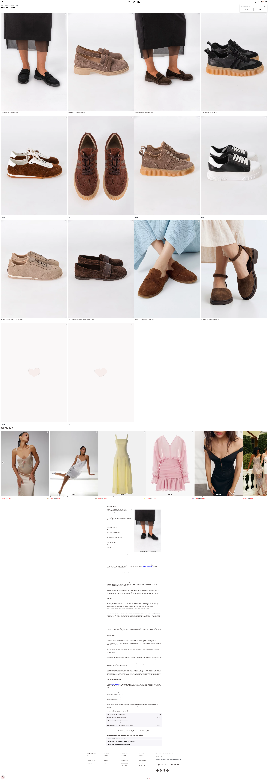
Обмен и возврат (125, 763)
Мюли (134, 730)
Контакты (89, 763)
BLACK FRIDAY (142, 765)
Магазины (106, 760)
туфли (129, 509)
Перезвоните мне (91, 760)
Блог (105, 763)
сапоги (108, 524)
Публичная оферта (137, 778)
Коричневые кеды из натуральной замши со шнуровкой (120, 725)
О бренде (106, 755)
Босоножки (141, 730)
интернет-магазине (115, 684)
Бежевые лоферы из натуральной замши (116, 717)
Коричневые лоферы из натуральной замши (117, 720)
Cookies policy (145, 778)
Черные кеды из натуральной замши (115, 722)
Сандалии (120, 730)
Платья (140, 758)
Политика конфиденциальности (125, 778)
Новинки (141, 755)
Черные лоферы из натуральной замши (116, 714)
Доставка (123, 755)
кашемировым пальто (147, 566)
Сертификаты (124, 765)
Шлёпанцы (127, 730)
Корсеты (141, 763)
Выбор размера (124, 760)
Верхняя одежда (142, 760)
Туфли (148, 730)
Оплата (123, 758)
